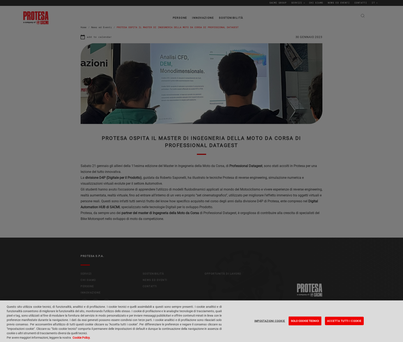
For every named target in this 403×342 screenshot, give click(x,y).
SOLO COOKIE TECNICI (305, 320)
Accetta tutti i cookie (344, 321)
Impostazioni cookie (269, 321)
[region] (201, 321)
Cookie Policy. (81, 337)
